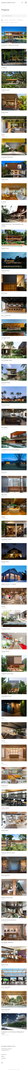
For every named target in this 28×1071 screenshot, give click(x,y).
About (3, 1056)
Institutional (5, 22)
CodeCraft (18, 1069)
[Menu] (26, 2)
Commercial (20, 20)
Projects (3, 1054)
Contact (3, 1058)
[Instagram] (2, 1062)
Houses (6, 20)
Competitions (13, 22)
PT (22, 2)
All (2, 19)
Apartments (12, 20)
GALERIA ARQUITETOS (8, 2)
